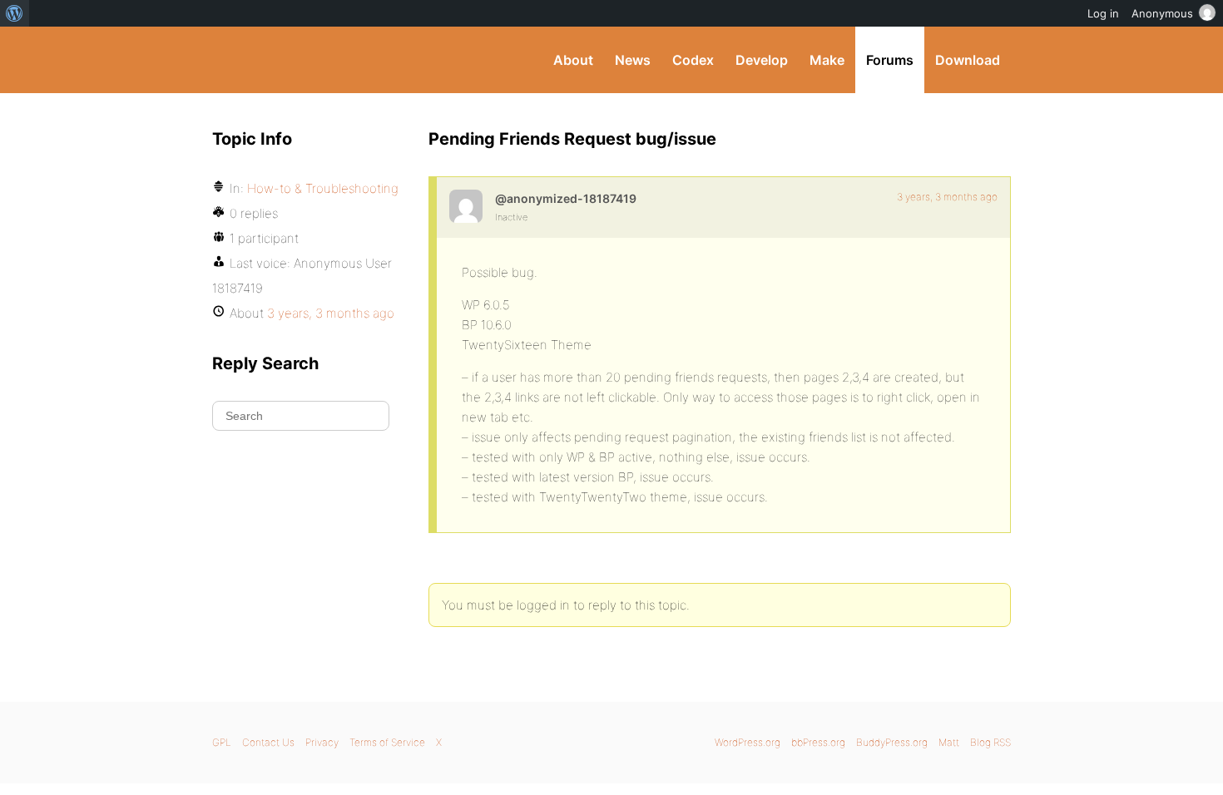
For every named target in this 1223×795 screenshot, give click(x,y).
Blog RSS (990, 742)
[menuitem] (14, 13)
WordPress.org (747, 742)
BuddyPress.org (324, 60)
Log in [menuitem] (1103, 13)
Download (967, 60)
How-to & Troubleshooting (323, 188)
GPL (221, 742)
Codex (693, 60)
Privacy (322, 742)
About (573, 60)
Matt (948, 742)
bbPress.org (818, 742)
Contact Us (268, 742)
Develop (761, 60)
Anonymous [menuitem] (1162, 13)
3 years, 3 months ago (947, 196)
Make (827, 60)
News (633, 60)
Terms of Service (387, 742)
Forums (890, 60)
